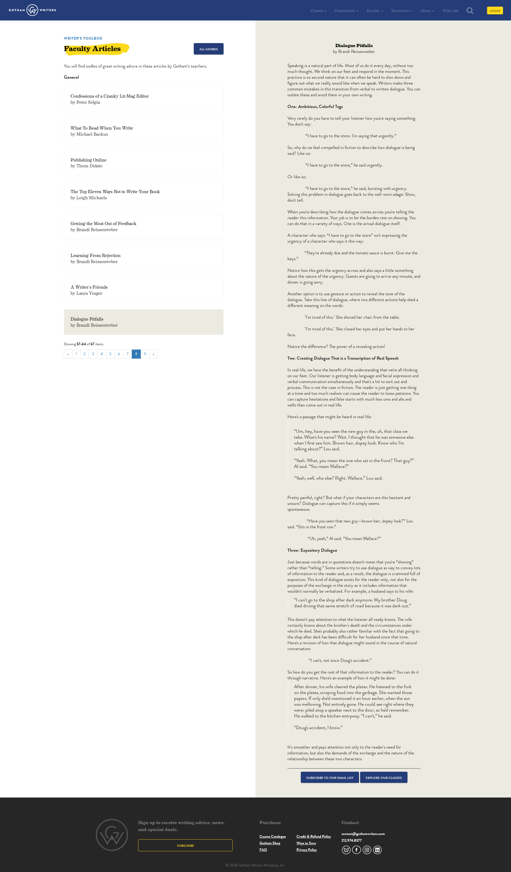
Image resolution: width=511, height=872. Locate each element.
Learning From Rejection (96, 255)
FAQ (263, 849)
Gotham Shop (269, 843)
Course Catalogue (272, 836)
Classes (317, 10)
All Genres (208, 49)
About (426, 10)
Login (495, 11)
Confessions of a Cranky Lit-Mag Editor (110, 96)
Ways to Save (306, 843)
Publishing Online (88, 160)
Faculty (374, 10)
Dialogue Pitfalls (87, 319)
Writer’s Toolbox (83, 38)
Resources (400, 10)
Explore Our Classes (384, 777)
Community (345, 10)
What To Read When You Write (102, 128)
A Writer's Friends (89, 287)
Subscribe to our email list (329, 777)
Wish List (450, 10)
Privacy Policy (306, 849)
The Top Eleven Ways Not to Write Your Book (115, 191)
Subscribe (185, 845)
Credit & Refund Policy (313, 836)
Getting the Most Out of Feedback (104, 223)
